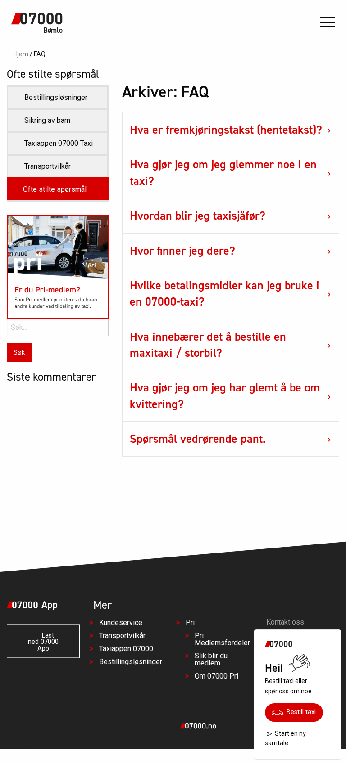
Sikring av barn (47, 120)
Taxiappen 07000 (126, 648)
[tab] (230, 129)
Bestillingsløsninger (55, 97)
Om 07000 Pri (216, 676)
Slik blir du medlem (211, 659)
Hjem (21, 54)
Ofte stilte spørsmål (54, 189)
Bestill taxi (299, 712)
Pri (190, 622)
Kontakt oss (285, 622)
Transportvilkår (47, 166)
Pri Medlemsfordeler (222, 639)
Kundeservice (120, 622)
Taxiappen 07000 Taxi (58, 143)
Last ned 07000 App (43, 642)
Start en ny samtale (285, 738)
